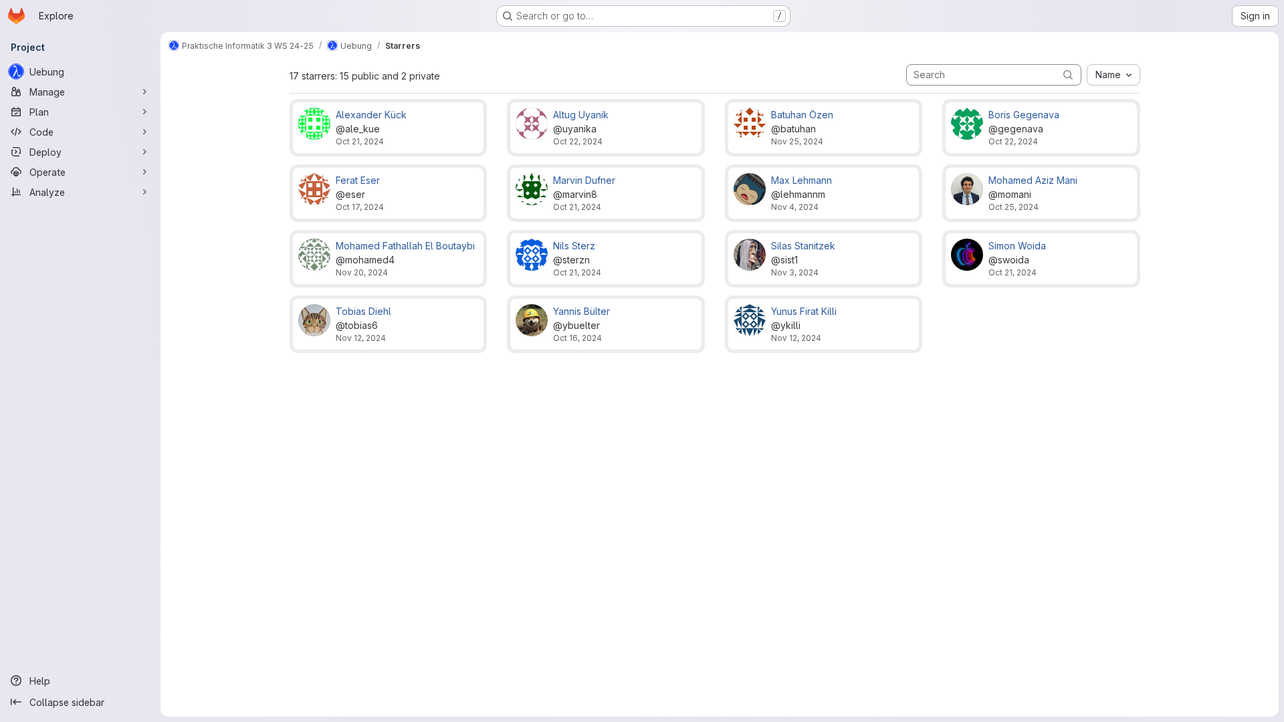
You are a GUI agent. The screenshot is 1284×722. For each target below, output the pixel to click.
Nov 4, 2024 (795, 207)
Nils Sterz (574, 245)
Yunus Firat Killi (804, 311)
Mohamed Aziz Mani (1032, 180)
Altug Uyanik (581, 114)
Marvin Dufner (584, 180)
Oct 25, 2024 (1013, 207)
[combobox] (1113, 75)
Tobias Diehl (363, 311)
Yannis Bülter (581, 311)
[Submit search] (1068, 74)
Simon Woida (1017, 245)
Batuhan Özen (802, 114)
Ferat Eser (358, 180)
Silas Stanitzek (803, 245)
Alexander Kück (371, 114)
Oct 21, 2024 (360, 141)
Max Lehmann (801, 180)
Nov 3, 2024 (795, 272)
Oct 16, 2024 (577, 338)
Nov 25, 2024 (797, 141)
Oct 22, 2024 (578, 141)
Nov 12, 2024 (361, 338)
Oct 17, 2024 (360, 207)
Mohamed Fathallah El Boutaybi (405, 245)
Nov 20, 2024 (362, 272)
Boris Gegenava (1023, 114)
